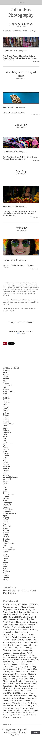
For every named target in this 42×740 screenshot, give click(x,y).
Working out (17, 717)
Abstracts (6, 370)
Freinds (15, 653)
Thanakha (6, 58)
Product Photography (22, 683)
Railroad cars (7, 686)
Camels (21, 627)
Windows (6, 159)
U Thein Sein (26, 710)
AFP (17, 607)
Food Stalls (17, 650)
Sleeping (12, 215)
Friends (6, 456)
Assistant (13, 612)
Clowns (27, 632)
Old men (24, 677)
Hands (5, 462)
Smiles (29, 157)
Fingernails (27, 645)
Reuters (32, 686)
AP (34, 609)
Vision (5, 562)
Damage (6, 422)
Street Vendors (9, 550)
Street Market (8, 548)
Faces (5, 436)
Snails (13, 698)
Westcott (21, 715)
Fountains (19, 265)
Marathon (21, 669)
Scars (18, 112)
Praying (6, 522)
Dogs (13, 112)
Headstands (13, 657)
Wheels (34, 715)
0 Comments (35, 114)
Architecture (7, 385)
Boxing (33, 622)
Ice (11, 660)
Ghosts (23, 653)
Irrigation (6, 662)
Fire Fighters (8, 443)
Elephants (7, 432)
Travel (5, 558)
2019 (14, 591)
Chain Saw (13, 630)
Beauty (26, 617)
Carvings (30, 627)
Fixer (21, 648)
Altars (5, 381)
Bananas (6, 389)
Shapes (16, 693)
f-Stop (19, 642)
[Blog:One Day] (21, 195)
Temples (6, 554)
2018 (19, 591)
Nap (4, 486)
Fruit (4, 458)
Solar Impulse (8, 543)
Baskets (6, 617)
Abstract (6, 379)
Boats (14, 265)
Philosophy (7, 511)
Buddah (6, 627)
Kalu (17, 662)
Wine (5, 573)
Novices (32, 674)
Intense (6, 468)
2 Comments (35, 61)
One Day (21, 171)
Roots (17, 688)
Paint (5, 501)
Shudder (5, 695)
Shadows (10, 60)
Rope (9, 265)
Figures (18, 645)
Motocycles (8, 674)
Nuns (5, 490)
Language (6, 471)
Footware (6, 454)
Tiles (29, 706)
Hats (4, 657)
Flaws (5, 447)
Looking (6, 475)
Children (13, 58)
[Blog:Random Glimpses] (21, 43)
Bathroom (16, 617)
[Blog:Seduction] (21, 143)
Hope (35, 657)
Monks (33, 212)
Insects (26, 660)
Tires (4, 708)
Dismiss (35, 732)
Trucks (10, 710)
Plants (12, 681)
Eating (28, 640)
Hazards (6, 464)
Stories (28, 698)
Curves (6, 640)
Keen (23, 662)
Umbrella (35, 710)
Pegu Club (7, 505)
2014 (5, 593)
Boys (19, 58)
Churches (18, 632)
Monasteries (8, 479)
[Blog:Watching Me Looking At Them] (21, 99)
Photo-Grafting (29, 679)
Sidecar (23, 695)
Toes (16, 708)
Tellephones (14, 159)
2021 (10, 591)
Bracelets (13, 625)
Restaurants (23, 686)
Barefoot (26, 614)
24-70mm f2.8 (9, 604)
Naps (5, 372)
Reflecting (21, 227)
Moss (33, 672)
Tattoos (27, 701)
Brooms (31, 625)
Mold (18, 671)
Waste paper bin (28, 712)
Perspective (7, 509)
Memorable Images (10, 477)
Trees (5, 560)
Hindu (29, 657)
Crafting (6, 419)
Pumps (33, 683)
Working (6, 575)
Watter (5, 569)
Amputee (7, 609)
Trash (32, 708)
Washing (19, 712)
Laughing (6, 664)
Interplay (34, 660)
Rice (5, 688)
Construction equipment (22, 635)
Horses (6, 660)
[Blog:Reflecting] (21, 248)
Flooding (6, 449)
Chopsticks (7, 632)
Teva (24, 703)
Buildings (6, 398)
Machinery (13, 669)
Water (5, 567)
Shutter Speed (15, 695)
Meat (35, 669)
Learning (24, 664)
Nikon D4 (23, 674)
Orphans (6, 496)
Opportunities (8, 494)
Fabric (26, 642)
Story (5, 545)
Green (17, 157)
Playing (6, 518)
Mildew (6, 671)
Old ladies (14, 676)
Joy (12, 662)
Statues (5, 215)
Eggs (22, 112)
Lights (32, 664)
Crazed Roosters (27, 637)
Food (5, 451)
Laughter (14, 664)
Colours (20, 212)
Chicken (27, 212)
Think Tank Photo (21, 706)
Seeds (22, 691)
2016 (29, 591)
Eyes (5, 434)
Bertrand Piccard (16, 619)
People (5, 507)
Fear (5, 645)
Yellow (5, 580)
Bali (4, 387)
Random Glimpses (21, 24)
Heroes (22, 657)
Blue (12, 157)
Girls (23, 58)
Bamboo (16, 614)
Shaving (25, 693)
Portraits (24, 214)
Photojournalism (9, 513)
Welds (15, 715)
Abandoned (8, 607)
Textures (34, 58)
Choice (5, 411)
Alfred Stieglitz (27, 607)
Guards (27, 56)
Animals (6, 383)
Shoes (31, 693)
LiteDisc (13, 667)
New (4, 488)
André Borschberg (22, 609)
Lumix (5, 669)
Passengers (7, 503)
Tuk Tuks (30, 214)
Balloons (22, 159)
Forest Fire (27, 650)
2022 (5, 591)
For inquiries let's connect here (21, 322)
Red (8, 157)
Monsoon (6, 483)
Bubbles (6, 396)
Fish (4, 445)
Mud (17, 674)
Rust (4, 60)
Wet (28, 715)
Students (13, 701)
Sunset (5, 552)
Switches (20, 701)
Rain (4, 524)
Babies (22, 612)
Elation (6, 642)
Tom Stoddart (24, 708)
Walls (5, 565)
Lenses (6, 473)
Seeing (5, 535)
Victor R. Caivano (9, 712)
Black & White (8, 392)
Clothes (6, 413)
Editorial (6, 430)
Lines (28, 58)
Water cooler (7, 715)
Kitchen (29, 662)
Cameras (6, 402)
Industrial (6, 466)
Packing (6, 498)
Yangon (6, 577)
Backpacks (32, 612)
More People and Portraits (21, 331)
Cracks (6, 417)
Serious (6, 537)
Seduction (21, 124)
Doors (34, 157)
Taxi (25, 265)
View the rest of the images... (14, 51)
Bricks (22, 624)
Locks (20, 667)
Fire (35, 645)
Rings (11, 688)
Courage (6, 637)
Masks (21, 56)
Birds (5, 622)
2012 (14, 593)
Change (6, 407)
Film (4, 441)
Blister (12, 622)
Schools (6, 533)
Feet (4, 439)
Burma (5, 400)
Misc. (13, 672)
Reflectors (7, 526)
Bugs (14, 627)
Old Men (6, 492)
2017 (24, 591)
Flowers (16, 56)
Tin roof (9, 56)
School (16, 691)
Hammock (23, 655)
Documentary (8, 424)
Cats (8, 112)
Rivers (5, 528)
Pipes (5, 515)
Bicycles (17, 214)
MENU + (21, 2)
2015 (34, 591)
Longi (33, 56)
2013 (10, 593)
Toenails (10, 708)
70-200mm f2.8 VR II (28, 604)
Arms (5, 612)
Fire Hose (7, 647)
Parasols (6, 375)
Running (6, 530)
